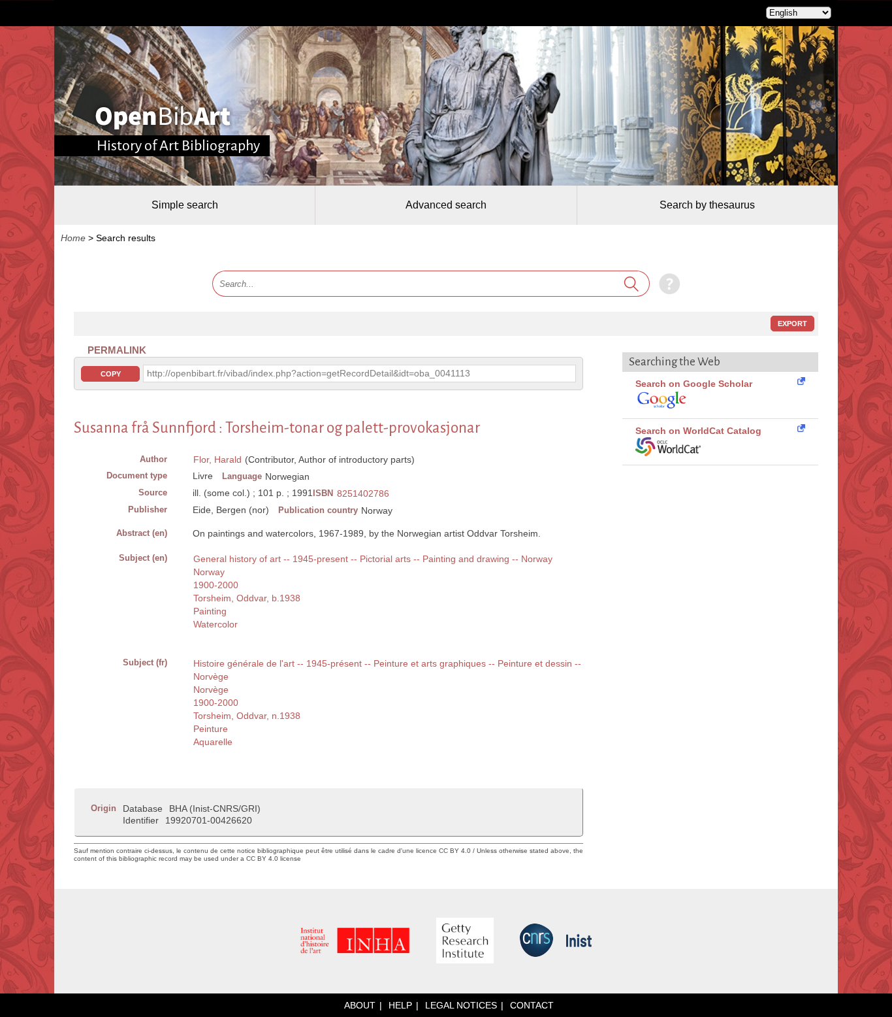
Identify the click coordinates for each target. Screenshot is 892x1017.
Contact (532, 1005)
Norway (209, 572)
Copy (111, 374)
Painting (210, 611)
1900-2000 (215, 585)
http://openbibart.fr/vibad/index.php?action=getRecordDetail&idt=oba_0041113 (308, 373)
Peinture (210, 729)
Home (73, 238)
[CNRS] (536, 941)
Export (792, 323)
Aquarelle (212, 742)
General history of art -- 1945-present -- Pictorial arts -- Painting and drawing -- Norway (372, 559)
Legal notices (461, 1005)
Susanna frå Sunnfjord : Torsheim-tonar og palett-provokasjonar (277, 428)
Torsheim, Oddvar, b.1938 (246, 598)
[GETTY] (465, 941)
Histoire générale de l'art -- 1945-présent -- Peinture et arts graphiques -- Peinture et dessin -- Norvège (387, 670)
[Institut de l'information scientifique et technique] (579, 941)
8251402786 (363, 493)
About (359, 1005)
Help (400, 1005)
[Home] (163, 117)
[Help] (666, 283)
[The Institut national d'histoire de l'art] (355, 941)
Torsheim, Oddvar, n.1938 (246, 715)
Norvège (211, 689)
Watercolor (215, 624)
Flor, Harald (217, 459)
